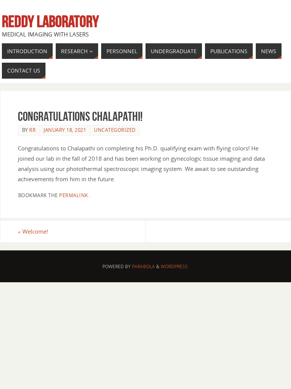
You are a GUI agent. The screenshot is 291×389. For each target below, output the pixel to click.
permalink (73, 195)
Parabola (143, 266)
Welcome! (33, 231)
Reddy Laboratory (50, 21)
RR (32, 130)
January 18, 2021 (65, 130)
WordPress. (175, 266)
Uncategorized (115, 130)
